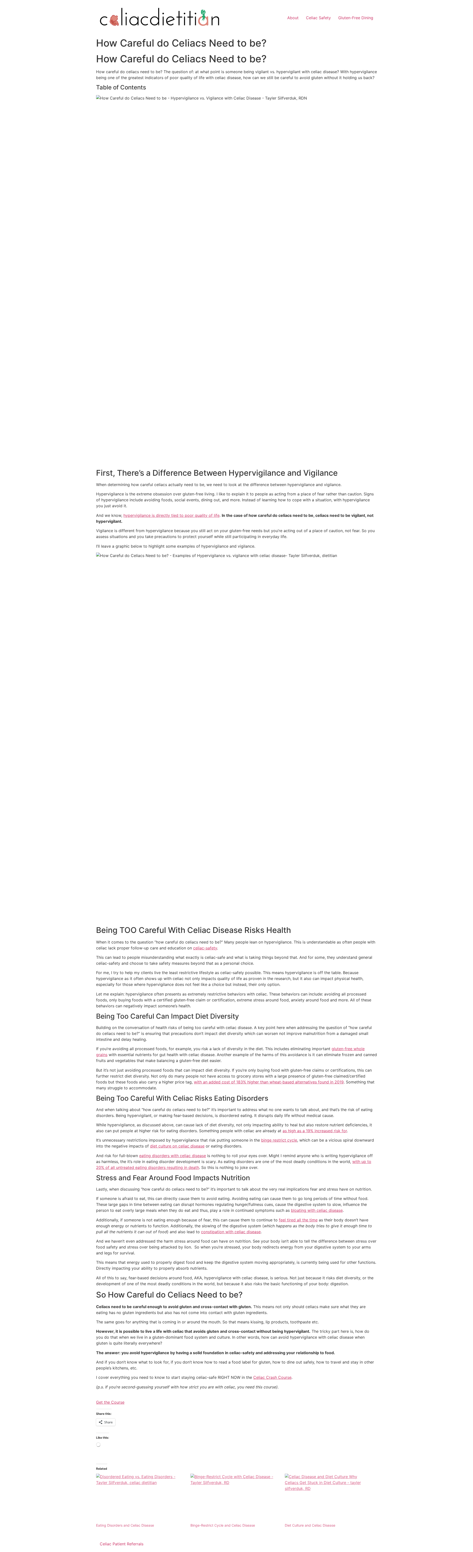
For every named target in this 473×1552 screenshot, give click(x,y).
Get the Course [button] (110, 1402)
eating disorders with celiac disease (172, 1155)
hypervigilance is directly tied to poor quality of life (171, 515)
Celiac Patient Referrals (121, 1543)
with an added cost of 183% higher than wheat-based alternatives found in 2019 (269, 1082)
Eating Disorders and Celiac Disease (125, 1525)
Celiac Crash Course (272, 1377)
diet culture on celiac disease (177, 1146)
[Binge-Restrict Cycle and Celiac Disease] (235, 1498)
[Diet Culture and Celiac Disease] (329, 1498)
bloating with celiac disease (317, 1210)
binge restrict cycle (279, 1140)
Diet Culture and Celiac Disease (310, 1525)
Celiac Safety (318, 17)
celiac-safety (205, 947)
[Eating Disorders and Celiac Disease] (141, 1498)
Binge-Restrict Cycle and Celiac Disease (222, 1525)
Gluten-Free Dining (355, 17)
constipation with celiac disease (231, 1231)
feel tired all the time (298, 1219)
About (293, 17)
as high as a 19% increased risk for (315, 1130)
